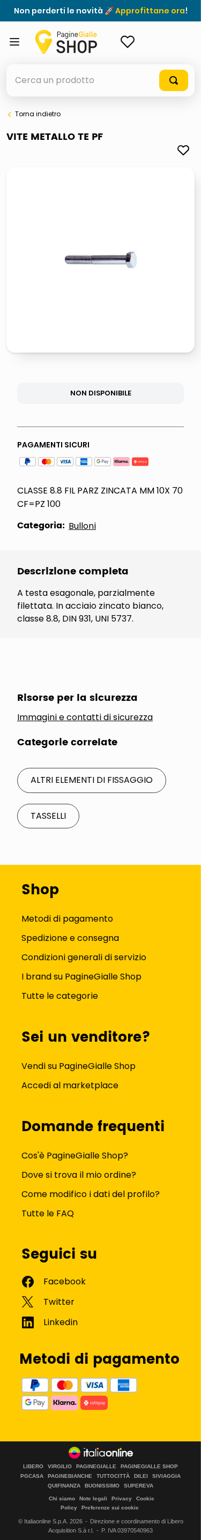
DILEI (141, 1476)
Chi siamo (62, 1498)
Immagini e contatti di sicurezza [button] (85, 717)
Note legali (93, 1498)
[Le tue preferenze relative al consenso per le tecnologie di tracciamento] (182, 1521)
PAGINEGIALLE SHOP (149, 1466)
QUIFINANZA (64, 1486)
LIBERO (33, 1466)
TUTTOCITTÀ (113, 1476)
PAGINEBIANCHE (70, 1476)
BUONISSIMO (102, 1486)
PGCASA (31, 1476)
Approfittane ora (150, 10)
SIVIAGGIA (166, 1476)
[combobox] (100, 80)
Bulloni (82, 526)
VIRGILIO (60, 1466)
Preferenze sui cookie (110, 1508)
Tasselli (48, 816)
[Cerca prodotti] (173, 80)
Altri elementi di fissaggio (92, 780)
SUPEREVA (138, 1486)
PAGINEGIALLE (96, 1466)
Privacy (121, 1498)
